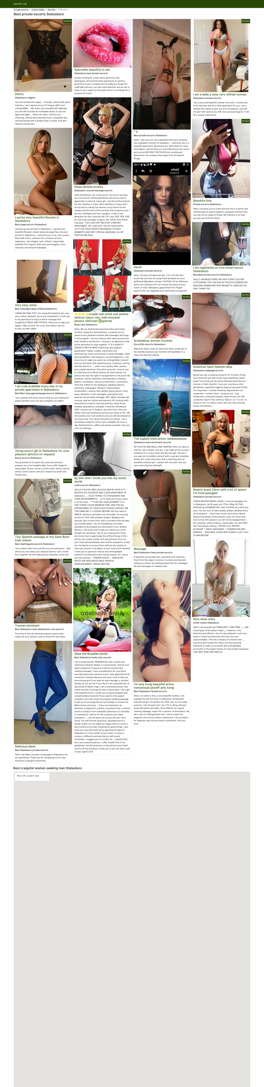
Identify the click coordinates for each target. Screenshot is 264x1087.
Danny (19, 94)
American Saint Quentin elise (212, 366)
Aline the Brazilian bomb (91, 653)
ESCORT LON (20, 4)
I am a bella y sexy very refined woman (219, 94)
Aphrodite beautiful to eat (92, 69)
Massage (140, 549)
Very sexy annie (26, 305)
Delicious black (25, 746)
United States (38, 9)
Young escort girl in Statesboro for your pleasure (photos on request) (42, 452)
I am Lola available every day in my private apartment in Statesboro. (39, 387)
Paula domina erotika (88, 187)
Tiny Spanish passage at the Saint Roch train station (42, 538)
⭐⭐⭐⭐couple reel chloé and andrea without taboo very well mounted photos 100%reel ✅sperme (101, 317)
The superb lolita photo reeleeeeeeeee (160, 438)
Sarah (138, 267)
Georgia (51, 9)
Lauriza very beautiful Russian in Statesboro (37, 219)
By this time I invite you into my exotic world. (100, 479)
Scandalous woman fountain (153, 340)
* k (136, 131)
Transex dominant (27, 625)
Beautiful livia (202, 200)
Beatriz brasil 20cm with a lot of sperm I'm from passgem (219, 491)
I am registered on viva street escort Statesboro (218, 269)
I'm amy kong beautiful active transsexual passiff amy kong (154, 685)
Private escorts (21, 9)
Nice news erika (204, 619)
